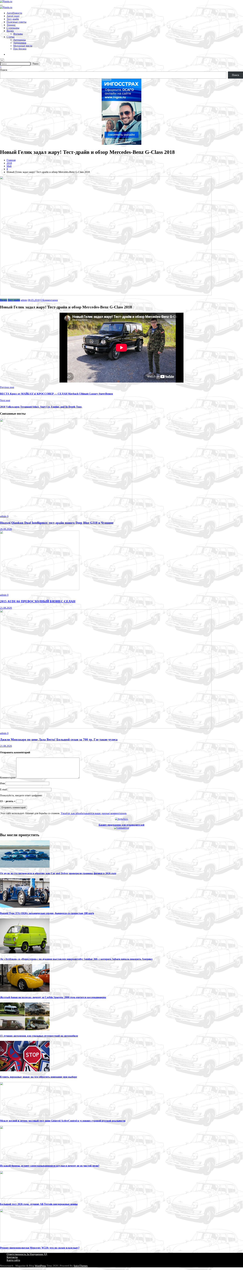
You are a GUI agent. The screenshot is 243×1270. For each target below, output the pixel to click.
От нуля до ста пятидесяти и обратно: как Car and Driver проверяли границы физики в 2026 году (58, 873)
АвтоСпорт (13, 16)
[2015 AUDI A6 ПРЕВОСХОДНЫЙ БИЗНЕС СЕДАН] (39, 589)
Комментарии (8, 777)
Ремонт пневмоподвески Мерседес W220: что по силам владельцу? (40, 1247)
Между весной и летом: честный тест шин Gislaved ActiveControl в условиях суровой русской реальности (62, 1120)
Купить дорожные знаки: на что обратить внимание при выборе (38, 1076)
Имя (2, 783)
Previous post (7, 387)
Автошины (19, 39)
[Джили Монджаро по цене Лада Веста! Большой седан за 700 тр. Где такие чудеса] (106, 727)
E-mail (4, 789)
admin (24, 300)
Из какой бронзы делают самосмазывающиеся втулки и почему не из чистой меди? (49, 1165)
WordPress (40, 1265)
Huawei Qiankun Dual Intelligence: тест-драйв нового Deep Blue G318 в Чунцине (56, 522)
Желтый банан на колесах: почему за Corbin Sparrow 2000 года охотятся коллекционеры (53, 997)
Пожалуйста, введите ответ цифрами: (21, 795)
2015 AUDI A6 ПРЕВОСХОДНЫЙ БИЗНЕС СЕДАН (37, 601)
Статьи (11, 36)
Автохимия (19, 42)
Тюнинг (11, 24)
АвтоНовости (14, 13)
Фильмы (18, 33)
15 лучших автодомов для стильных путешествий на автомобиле (39, 1035)
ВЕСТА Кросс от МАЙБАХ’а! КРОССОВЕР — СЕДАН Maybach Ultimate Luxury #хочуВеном (56, 393)
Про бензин (19, 48)
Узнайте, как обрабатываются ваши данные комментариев (93, 813)
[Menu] (1, 5)
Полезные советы (16, 22)
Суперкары (13, 27)
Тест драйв (13, 19)
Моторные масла (22, 45)
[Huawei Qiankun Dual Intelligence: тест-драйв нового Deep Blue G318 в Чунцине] (66, 510)
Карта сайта (13, 1260)
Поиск (3, 69)
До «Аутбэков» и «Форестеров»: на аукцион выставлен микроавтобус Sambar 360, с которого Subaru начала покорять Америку (76, 959)
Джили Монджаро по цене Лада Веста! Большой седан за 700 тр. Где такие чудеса (59, 739)
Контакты (12, 1257)
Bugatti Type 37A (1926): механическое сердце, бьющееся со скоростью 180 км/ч (47, 913)
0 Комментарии (49, 300)
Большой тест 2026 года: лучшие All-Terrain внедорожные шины (39, 1204)
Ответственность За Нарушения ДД (27, 1254)
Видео (10, 30)
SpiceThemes (81, 1265)
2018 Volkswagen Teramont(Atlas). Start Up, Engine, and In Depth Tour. (41, 406)
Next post (5, 400)
